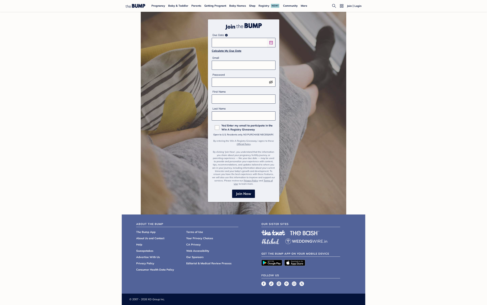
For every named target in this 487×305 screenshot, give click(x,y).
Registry (264, 5)
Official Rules (244, 144)
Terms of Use (194, 232)
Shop (252, 5)
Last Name (219, 108)
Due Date (218, 35)
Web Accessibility (197, 251)
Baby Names (237, 5)
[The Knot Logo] (273, 232)
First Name (219, 91)
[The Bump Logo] (135, 6)
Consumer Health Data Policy (155, 269)
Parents (196, 5)
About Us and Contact (150, 238)
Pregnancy (158, 5)
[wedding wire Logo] (306, 240)
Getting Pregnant (215, 5)
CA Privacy (193, 244)
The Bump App (146, 232)
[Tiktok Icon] (271, 283)
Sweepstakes (144, 251)
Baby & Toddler (178, 5)
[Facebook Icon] (263, 283)
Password (218, 74)
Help (139, 244)
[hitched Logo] (270, 240)
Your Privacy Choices (199, 238)
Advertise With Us (148, 257)
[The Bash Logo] (305, 233)
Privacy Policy (251, 180)
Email (215, 58)
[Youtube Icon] (294, 283)
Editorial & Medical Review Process (209, 263)
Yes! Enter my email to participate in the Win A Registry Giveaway (247, 127)
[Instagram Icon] (279, 283)
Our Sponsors (195, 257)
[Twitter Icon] (301, 283)
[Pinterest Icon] (286, 283)
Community (290, 5)
